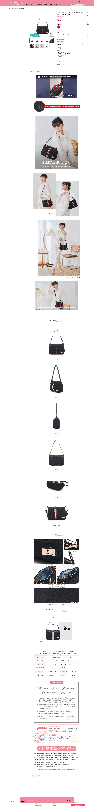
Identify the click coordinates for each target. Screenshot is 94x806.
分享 (59, 64)
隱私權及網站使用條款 (38, 805)
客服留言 (54, 803)
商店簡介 (36, 803)
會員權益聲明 (55, 805)
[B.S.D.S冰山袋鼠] (16, 3)
